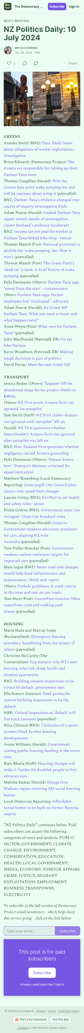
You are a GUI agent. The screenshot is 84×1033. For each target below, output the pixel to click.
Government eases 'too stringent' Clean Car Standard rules (42, 513)
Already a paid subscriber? (42, 984)
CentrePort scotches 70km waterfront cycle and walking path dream (42, 605)
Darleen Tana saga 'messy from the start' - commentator (41, 285)
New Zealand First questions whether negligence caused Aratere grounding (41, 450)
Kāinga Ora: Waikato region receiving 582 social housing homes (42, 788)
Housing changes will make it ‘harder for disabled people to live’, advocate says (40, 769)
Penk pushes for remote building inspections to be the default (37, 700)
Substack (23, 1028)
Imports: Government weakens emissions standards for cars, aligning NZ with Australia (40, 532)
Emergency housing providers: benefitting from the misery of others (39, 643)
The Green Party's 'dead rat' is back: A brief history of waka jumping (39, 269)
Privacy (41, 1011)
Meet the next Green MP (49, 365)
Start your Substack (32, 1019)
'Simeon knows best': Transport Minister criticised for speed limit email (39, 466)
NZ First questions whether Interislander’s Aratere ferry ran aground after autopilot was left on (39, 434)
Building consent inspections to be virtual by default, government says (39, 684)
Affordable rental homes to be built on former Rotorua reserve (41, 807)
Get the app (60, 1019)
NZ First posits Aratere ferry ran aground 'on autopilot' (39, 406)
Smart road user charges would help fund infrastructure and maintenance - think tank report (41, 573)
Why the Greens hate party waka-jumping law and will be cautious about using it (39, 187)
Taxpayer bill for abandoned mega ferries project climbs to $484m (40, 389)
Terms (52, 1011)
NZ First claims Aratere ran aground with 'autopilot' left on (40, 418)
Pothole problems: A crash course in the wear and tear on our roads (40, 589)
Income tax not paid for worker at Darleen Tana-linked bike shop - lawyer (38, 235)
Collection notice (69, 1011)
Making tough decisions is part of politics (38, 355)
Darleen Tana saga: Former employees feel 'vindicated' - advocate (36, 298)
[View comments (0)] (24, 63)
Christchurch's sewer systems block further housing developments (41, 731)
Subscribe (57, 6)
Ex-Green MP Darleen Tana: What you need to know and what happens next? (40, 314)
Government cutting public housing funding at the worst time (42, 750)
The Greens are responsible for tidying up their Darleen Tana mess (41, 168)
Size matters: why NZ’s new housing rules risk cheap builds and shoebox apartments (40, 668)
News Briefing (16, 21)
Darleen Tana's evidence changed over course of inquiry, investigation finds (42, 203)
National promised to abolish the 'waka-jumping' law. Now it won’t (42, 250)
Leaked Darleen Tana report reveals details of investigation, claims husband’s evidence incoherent (42, 219)
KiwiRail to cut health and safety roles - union (42, 501)
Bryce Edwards (26, 48)
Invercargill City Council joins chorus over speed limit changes (40, 488)
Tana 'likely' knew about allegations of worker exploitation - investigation (39, 149)
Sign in (74, 6)
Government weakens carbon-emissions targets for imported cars (39, 554)
